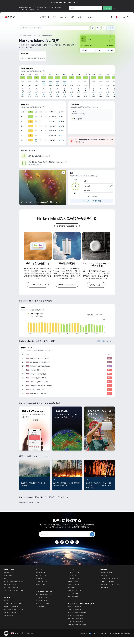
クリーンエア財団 (10, 584)
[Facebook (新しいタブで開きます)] (57, 542)
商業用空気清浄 (106, 572)
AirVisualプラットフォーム (13, 603)
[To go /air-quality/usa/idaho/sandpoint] (67, 374)
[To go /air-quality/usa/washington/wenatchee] (67, 382)
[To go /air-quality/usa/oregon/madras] (67, 389)
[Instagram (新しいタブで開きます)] (72, 542)
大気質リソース (73, 578)
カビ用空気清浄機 (74, 609)
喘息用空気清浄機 (74, 606)
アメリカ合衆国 (27, 35)
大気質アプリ (8, 600)
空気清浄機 (40, 606)
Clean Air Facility (107, 581)
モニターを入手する (34, 164)
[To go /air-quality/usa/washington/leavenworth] (67, 358)
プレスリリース (73, 593)
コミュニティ (73, 575)
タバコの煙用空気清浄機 (77, 613)
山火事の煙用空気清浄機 (77, 625)
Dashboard (105, 587)
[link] (111, 17)
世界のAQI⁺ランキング (105, 341)
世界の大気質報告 (10, 613)
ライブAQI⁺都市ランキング (13, 609)
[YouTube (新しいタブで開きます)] (67, 542)
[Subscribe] (92, 534)
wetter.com (94, 196)
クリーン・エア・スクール (110, 584)
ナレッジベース (41, 581)
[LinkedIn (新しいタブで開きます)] (77, 542)
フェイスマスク (41, 597)
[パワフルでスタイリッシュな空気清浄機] (96, 246)
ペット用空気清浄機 (75, 616)
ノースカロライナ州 (37, 35)
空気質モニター (41, 600)
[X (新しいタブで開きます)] (62, 542)
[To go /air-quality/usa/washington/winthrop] (67, 393)
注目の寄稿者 (73, 581)
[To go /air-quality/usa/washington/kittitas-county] (67, 366)
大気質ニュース (73, 572)
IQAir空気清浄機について (45, 594)
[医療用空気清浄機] (67, 246)
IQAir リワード (41, 575)
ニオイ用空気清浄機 (75, 622)
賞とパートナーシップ (12, 587)
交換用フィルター (42, 603)
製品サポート (41, 572)
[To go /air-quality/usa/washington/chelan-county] (67, 362)
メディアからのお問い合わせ (14, 581)
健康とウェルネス (74, 584)
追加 (111, 28)
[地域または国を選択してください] (118, 17)
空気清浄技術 (73, 596)
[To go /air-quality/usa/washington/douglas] (67, 370)
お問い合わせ (8, 575)
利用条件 (83, 633)
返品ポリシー (41, 584)
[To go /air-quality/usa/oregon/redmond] (67, 378)
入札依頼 (104, 575)
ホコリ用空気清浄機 (75, 619)
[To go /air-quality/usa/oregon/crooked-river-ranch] (67, 386)
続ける (108, 8)
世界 (20, 35)
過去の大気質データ (11, 606)
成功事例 (71, 587)
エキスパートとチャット (109, 578)
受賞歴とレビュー (74, 590)
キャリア (7, 578)
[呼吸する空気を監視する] (38, 246)
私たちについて (9, 572)
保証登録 (39, 578)
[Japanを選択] (118, 17)
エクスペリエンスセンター (13, 590)
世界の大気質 (8, 616)
